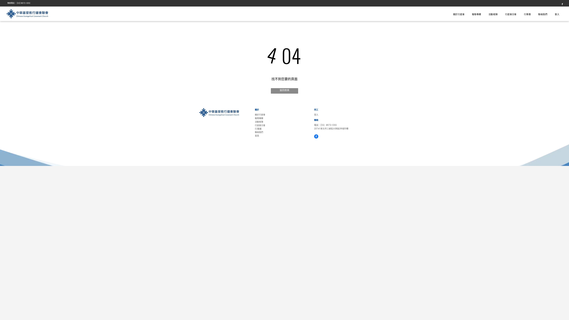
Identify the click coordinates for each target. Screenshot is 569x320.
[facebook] (562, 5)
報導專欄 (259, 118)
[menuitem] (458, 14)
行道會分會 (260, 125)
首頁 (257, 135)
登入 (316, 114)
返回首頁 (284, 90)
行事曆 (258, 128)
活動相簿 (259, 121)
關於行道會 (260, 114)
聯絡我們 (259, 132)
